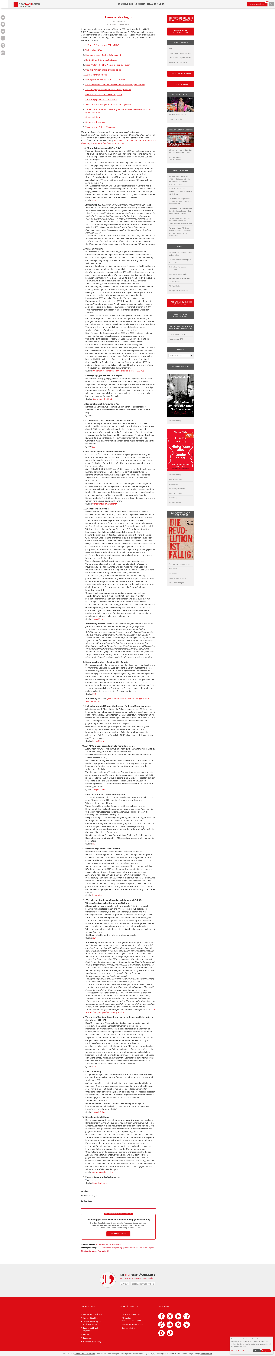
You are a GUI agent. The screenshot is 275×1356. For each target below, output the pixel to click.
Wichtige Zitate (174, 286)
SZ (93, 415)
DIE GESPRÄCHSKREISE (137, 1274)
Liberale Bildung (92, 117)
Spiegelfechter (98, 619)
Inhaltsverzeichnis (175, 479)
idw (94, 938)
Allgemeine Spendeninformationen (131, 1319)
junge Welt (97, 895)
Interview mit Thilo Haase (178, 62)
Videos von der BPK (176, 339)
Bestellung (172, 498)
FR (93, 843)
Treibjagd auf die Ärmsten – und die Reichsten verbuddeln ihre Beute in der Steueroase (180, 211)
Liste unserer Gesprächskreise (180, 58)
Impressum (87, 1338)
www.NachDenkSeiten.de (85, 1354)
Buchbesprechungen (176, 583)
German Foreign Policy (102, 1172)
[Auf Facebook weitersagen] (3, 40)
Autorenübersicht (180, 366)
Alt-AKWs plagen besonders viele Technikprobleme (108, 89)
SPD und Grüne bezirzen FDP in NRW (102, 45)
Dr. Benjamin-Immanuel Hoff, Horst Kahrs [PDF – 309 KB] (118, 370)
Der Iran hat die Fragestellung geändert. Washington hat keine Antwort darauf (180, 201)
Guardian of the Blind (102, 399)
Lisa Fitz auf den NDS (180, 94)
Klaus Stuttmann (99, 1183)
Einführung (173, 573)
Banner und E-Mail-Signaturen (91, 1329)
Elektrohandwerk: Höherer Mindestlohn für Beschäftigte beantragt (115, 84)
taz (93, 446)
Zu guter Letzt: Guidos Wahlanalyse (101, 127)
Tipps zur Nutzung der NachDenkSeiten (92, 1323)
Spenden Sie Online (130, 1328)
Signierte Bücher (175, 502)
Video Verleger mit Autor (177, 578)
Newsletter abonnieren (181, 73)
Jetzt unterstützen (258, 3)
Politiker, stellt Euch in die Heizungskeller (103, 94)
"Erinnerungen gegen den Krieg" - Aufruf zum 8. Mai (181, 19)
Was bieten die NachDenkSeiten (180, 31)
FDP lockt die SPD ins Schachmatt (108, 1245)
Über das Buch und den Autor (179, 564)
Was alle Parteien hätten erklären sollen (103, 70)
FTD (94, 200)
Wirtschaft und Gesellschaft (104, 503)
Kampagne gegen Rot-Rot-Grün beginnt (103, 55)
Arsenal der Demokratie (96, 74)
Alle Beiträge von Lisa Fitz (178, 114)
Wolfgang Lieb (124, 24)
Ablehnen (257, 1351)
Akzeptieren (266, 1351)
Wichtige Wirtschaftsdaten (178, 291)
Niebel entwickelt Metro (96, 122)
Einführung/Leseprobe (177, 489)
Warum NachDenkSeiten (93, 1314)
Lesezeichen (173, 484)
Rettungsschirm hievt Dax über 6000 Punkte (105, 79)
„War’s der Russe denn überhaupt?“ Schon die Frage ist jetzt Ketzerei (180, 191)
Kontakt (86, 1334)
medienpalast (206, 1354)
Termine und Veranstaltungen (180, 53)
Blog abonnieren (181, 84)
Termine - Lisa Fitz (175, 119)
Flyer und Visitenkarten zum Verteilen (181, 303)
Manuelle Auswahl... (238, 1351)
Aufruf (171, 48)
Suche (271, 4)
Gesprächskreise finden (143, 1284)
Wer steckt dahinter (91, 1318)
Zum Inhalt (173, 569)
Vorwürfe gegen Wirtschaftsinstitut (101, 99)
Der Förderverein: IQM (131, 1314)
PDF (3, 31)
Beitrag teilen (3, 17)
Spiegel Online (98, 789)
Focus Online (98, 741)
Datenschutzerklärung (92, 1342)
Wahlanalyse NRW (93, 50)
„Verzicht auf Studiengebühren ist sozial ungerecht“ (108, 104)
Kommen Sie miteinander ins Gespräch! (136, 1278)
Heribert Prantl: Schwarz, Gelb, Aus (101, 60)
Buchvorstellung (175, 421)
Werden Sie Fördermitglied (133, 1324)
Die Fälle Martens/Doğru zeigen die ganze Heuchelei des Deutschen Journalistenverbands (180, 220)
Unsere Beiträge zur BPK (177, 334)
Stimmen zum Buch (176, 493)
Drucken (3, 24)
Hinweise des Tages (89, 1195)
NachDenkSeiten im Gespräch (181, 130)
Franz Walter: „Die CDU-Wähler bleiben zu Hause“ (107, 65)
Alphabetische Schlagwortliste (181, 315)
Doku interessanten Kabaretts (179, 274)
